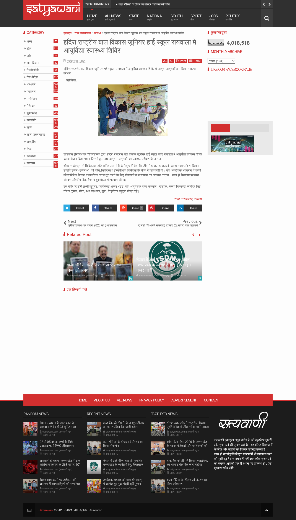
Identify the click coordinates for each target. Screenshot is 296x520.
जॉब (29, 56)
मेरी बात (31, 106)
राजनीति (31, 120)
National (155, 17)
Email (197, 61)
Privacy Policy (151, 400)
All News (113, 17)
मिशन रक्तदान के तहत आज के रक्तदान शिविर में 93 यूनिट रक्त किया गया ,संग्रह (58, 427)
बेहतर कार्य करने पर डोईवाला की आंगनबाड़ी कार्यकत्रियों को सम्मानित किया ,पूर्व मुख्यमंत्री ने (60, 484)
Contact (211, 400)
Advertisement (184, 400)
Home (92, 17)
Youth (177, 17)
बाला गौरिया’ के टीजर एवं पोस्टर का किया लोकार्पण (144, 4)
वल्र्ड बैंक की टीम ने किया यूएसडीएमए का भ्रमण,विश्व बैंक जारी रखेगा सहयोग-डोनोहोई (124, 427)
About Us (101, 400)
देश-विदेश (32, 77)
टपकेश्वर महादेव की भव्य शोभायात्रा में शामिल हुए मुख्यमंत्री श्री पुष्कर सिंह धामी (123, 484)
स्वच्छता (31, 156)
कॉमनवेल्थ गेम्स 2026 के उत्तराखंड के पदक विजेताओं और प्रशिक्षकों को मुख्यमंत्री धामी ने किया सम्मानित (187, 446)
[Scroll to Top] (267, 510)
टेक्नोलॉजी (33, 70)
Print (183, 61)
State (134, 17)
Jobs (213, 17)
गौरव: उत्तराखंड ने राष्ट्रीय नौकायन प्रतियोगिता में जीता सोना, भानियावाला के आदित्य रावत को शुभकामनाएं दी (188, 427)
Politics (233, 17)
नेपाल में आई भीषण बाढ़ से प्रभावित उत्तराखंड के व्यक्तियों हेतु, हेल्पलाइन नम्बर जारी (163, 265)
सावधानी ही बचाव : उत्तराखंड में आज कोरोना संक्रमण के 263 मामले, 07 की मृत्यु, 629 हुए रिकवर (60, 464)
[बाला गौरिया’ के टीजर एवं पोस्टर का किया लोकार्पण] (98, 261)
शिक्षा (29, 149)
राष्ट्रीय (31, 142)
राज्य (29, 127)
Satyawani (46, 510)
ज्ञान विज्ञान (33, 63)
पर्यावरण (31, 91)
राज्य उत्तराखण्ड (183, 198)
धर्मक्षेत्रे (31, 84)
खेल (29, 48)
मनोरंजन (32, 99)
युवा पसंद (32, 113)
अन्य (29, 41)
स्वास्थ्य (198, 198)
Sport (195, 17)
